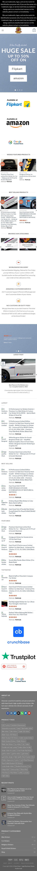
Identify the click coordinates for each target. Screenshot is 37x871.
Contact (17, 863)
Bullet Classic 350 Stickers (9, 735)
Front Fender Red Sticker (25, 750)
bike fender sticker (27, 728)
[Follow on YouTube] (29, 713)
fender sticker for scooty (9, 750)
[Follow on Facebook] (7, 713)
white (20, 772)
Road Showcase (28, 760)
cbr (23, 744)
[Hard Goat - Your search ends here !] (18, 30)
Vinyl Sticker (13, 772)
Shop (3, 852)
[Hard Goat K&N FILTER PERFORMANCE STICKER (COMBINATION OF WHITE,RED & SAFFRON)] (27, 203)
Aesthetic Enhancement (18, 725)
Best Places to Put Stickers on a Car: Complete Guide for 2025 (18, 386)
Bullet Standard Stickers (9, 741)
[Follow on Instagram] (11, 713)
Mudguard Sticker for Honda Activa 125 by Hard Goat (27, 176)
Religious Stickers (7, 844)
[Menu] (2, 30)
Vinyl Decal (5, 772)
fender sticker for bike (24, 747)
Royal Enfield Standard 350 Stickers (12, 763)
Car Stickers (5, 841)
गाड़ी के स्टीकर (5, 776)
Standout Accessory (21, 766)
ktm (33, 757)
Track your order (27, 863)
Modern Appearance (8, 760)
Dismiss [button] (32, 12)
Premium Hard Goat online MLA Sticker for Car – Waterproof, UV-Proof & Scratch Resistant (9, 177)
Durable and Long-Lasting (9, 747)
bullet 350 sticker (24, 731)
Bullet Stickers (21, 741)
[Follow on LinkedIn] (25, 713)
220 (3, 725)
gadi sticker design (7, 757)
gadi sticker (25, 753)
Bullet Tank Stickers (7, 744)
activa (8, 725)
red (21, 760)
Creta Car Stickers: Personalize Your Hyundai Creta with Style (19, 822)
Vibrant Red (24, 769)
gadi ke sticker (16, 753)
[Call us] (22, 713)
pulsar (17, 760)
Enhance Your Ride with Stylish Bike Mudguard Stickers (19, 814)
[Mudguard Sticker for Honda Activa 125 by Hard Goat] (27, 165)
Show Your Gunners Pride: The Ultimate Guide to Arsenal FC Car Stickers (20, 806)
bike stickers (14, 731)
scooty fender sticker (8, 766)
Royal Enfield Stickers (8, 848)
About (10, 863)
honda (28, 757)
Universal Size (15, 769)
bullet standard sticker (26, 738)
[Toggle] (35, 837)
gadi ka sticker (6, 753)
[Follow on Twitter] (15, 713)
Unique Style (5, 769)
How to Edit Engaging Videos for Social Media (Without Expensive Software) (20, 798)
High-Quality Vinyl (19, 757)
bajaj (18, 728)
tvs (29, 766)
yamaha (26, 772)
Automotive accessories (9, 728)
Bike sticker (5, 731)
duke (27, 744)
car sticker (18, 744)
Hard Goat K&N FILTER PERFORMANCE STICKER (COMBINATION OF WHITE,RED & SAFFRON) (27, 214)
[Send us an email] (18, 713)
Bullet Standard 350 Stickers (10, 738)
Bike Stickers (5, 837)
